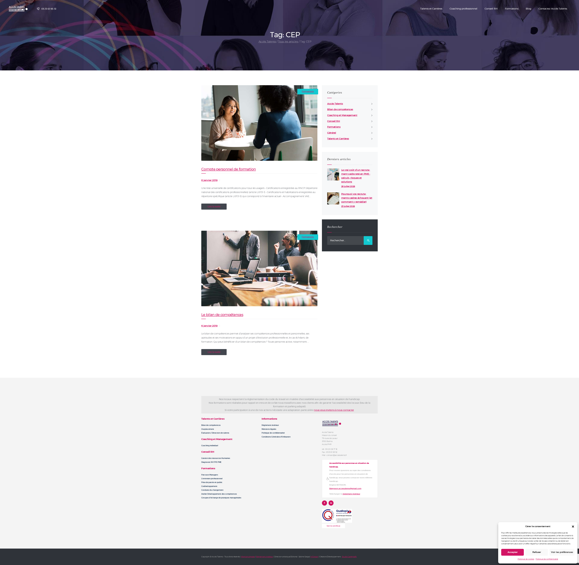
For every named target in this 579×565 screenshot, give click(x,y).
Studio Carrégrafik (349, 557)
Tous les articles (288, 41)
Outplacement (207, 429)
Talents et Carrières (338, 139)
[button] (572, 526)
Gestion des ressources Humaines (215, 458)
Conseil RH (333, 121)
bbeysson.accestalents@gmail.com (345, 488)
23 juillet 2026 (348, 206)
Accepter (513, 552)
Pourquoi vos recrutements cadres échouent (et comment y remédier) (356, 198)
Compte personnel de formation (228, 169)
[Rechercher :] (349, 240)
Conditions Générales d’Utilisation (276, 437)
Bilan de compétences (340, 109)
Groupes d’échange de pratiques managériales (221, 498)
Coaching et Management (342, 115)
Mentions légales (269, 429)
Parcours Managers (209, 475)
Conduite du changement (212, 490)
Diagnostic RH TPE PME (211, 462)
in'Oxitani (314, 557)
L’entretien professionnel (212, 479)
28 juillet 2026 (348, 186)
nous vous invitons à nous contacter (334, 410)
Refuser (536, 552)
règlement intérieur (351, 494)
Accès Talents (267, 41)
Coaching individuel (209, 445)
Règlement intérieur (270, 425)
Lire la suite (214, 206)
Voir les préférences (562, 552)
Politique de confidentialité (547, 559)
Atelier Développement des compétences (219, 494)
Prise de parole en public (211, 482)
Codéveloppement (209, 486)
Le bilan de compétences (222, 315)
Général (331, 133)
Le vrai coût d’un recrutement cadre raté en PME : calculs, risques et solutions (355, 176)
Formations (308, 91)
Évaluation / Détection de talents (215, 433)
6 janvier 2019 (209, 180)
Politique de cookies (526, 559)
